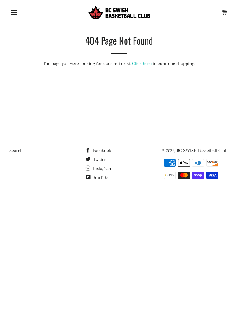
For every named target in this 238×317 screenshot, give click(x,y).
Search (16, 150)
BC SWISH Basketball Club (202, 150)
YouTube (100, 177)
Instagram (102, 168)
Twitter (99, 159)
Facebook (101, 150)
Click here (142, 63)
